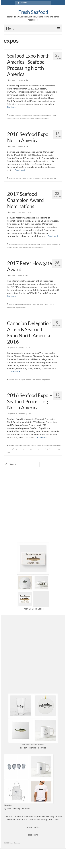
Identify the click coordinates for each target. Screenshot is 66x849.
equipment (26, 445)
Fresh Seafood (33, 12)
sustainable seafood (36, 247)
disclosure (33, 835)
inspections (11, 307)
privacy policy (33, 827)
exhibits (40, 304)
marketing (36, 115)
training (56, 449)
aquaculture (13, 244)
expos (29, 115)
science (9, 247)
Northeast (21, 414)
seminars (35, 449)
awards (20, 244)
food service (45, 244)
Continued (12, 107)
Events (20, 80)
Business (21, 212)
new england (11, 449)
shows (37, 118)
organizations (55, 244)
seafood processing (27, 118)
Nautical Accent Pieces (33, 744)
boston (11, 115)
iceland (51, 304)
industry (29, 178)
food (38, 244)
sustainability (23, 247)
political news (30, 379)
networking (57, 445)
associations (13, 304)
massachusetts (46, 115)
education (18, 445)
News (20, 275)
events (24, 115)
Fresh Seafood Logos (33, 609)
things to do (45, 118)
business (18, 115)
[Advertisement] (33, 505)
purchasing (37, 178)
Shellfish (8, 805)
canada (11, 379)
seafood (16, 118)
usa (8, 452)
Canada (21, 348)
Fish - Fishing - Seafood (34, 747)
